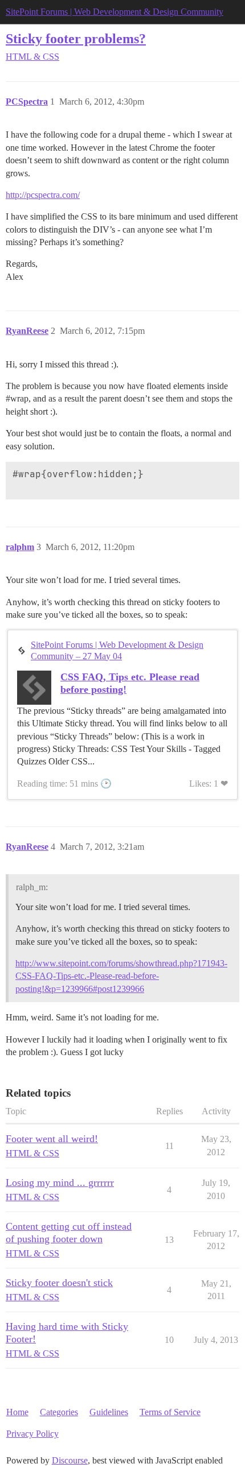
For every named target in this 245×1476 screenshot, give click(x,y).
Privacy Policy (32, 1433)
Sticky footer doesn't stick (59, 1282)
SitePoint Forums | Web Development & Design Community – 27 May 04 (117, 650)
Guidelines (108, 1412)
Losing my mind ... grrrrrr (60, 1182)
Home (17, 1412)
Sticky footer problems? (76, 38)
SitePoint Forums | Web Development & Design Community (114, 11)
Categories (59, 1412)
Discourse (70, 1460)
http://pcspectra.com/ (43, 195)
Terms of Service (170, 1412)
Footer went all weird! (52, 1138)
